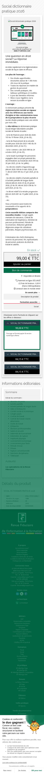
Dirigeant (22, 628)
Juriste (22, 640)
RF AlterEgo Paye (22, 668)
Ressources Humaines (22, 623)
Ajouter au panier (22, 264)
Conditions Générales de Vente (22, 557)
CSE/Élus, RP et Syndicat (22, 642)
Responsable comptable (22, 621)
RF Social (22, 686)
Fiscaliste (22, 638)
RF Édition (22, 698)
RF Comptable (22, 688)
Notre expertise (22, 550)
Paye (22, 654)
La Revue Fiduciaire (22, 682)
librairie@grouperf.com (25, 585)
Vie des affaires (22, 656)
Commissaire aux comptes (22, 632)
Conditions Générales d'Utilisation (22, 559)
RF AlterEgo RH (22, 670)
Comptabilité (22, 658)
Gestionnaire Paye (22, 625)
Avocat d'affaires (22, 634)
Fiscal (22, 650)
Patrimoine (22, 661)
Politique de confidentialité (22, 561)
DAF (22, 619)
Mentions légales (22, 554)
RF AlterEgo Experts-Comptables (22, 672)
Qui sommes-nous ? (22, 548)
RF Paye (22, 684)
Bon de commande (22, 270)
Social (36, 306)
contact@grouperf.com (25, 577)
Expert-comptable (22, 630)
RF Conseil (22, 691)
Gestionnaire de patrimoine (22, 636)
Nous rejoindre (22, 552)
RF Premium (22, 714)
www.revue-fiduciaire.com (22, 571)
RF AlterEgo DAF (22, 674)
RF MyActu (22, 706)
